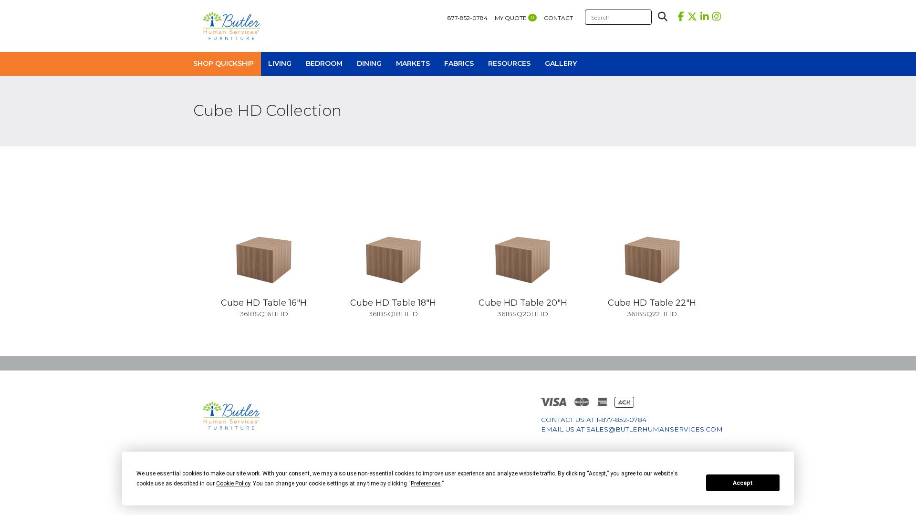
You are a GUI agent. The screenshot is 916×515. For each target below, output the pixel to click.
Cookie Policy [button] (233, 483)
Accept (743, 483)
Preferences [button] (426, 483)
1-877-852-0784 (621, 419)
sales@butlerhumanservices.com (654, 429)
